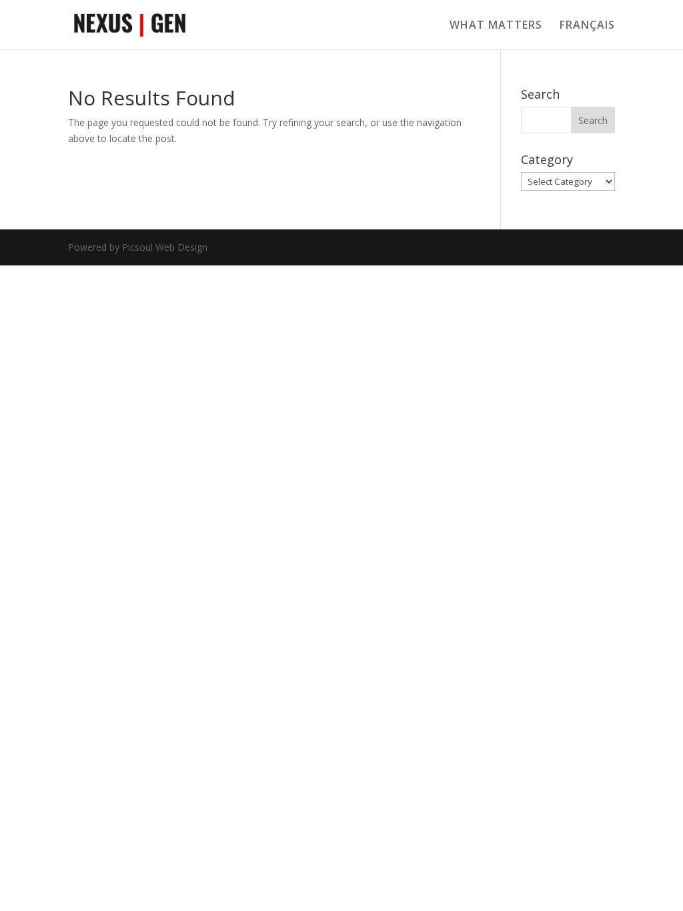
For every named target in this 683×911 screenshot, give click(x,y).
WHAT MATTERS (496, 26)
